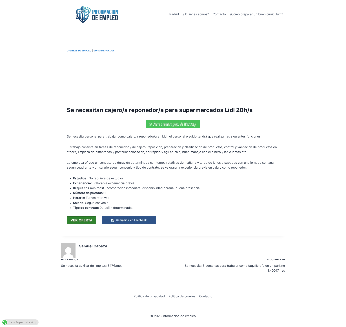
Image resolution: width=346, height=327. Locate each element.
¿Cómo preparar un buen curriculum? (256, 14)
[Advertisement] (173, 79)
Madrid (174, 14)
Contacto (219, 14)
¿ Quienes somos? (196, 14)
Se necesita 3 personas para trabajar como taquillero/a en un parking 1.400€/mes (235, 265)
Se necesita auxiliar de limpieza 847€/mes (91, 263)
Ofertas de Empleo (79, 50)
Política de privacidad (149, 296)
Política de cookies (182, 296)
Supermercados (104, 50)
